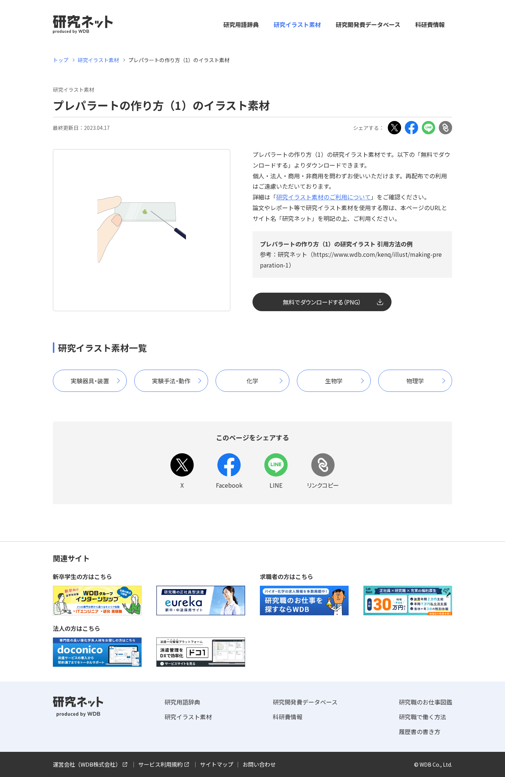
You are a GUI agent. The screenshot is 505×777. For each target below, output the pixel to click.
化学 (252, 380)
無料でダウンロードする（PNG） (322, 301)
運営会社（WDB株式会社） (87, 764)
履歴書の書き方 (419, 731)
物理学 (415, 380)
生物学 (334, 380)
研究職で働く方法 (422, 716)
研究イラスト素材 (297, 24)
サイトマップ (216, 764)
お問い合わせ (259, 764)
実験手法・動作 (171, 380)
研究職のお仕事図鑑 (425, 701)
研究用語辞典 (241, 24)
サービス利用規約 (160, 764)
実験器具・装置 (90, 380)
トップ (60, 60)
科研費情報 (430, 24)
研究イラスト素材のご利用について (323, 196)
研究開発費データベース (368, 24)
